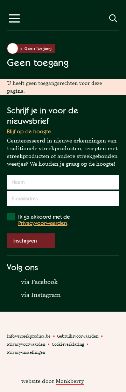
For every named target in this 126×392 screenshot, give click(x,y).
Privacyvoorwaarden (42, 223)
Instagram (18, 361)
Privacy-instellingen (26, 352)
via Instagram (34, 294)
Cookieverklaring (68, 344)
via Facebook (32, 281)
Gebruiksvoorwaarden (77, 336)
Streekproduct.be (63, 20)
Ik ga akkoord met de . (44, 219)
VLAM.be (22, 324)
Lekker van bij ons (43, 324)
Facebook (10, 361)
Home (12, 48)
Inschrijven (25, 240)
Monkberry (70, 381)
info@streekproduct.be (28, 336)
